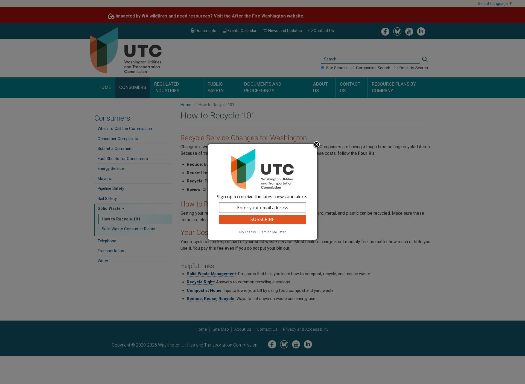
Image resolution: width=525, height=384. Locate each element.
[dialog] (262, 192)
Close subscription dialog (317, 145)
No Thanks (247, 232)
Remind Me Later (273, 232)
